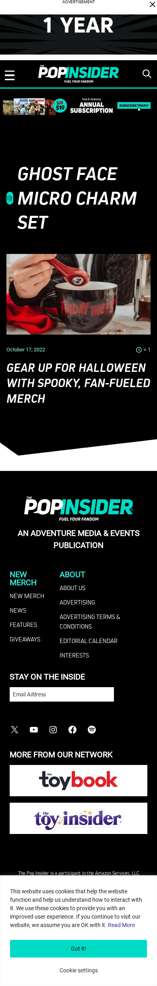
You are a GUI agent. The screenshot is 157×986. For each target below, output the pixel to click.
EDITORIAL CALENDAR (89, 640)
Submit (130, 698)
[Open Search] (147, 74)
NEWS (18, 610)
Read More (121, 925)
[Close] (152, 4)
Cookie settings (79, 970)
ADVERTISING (77, 602)
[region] (78, 930)
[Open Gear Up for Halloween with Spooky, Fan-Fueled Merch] (78, 294)
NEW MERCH (27, 595)
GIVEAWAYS (25, 639)
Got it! (78, 948)
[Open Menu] (9, 75)
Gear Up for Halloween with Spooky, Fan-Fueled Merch (78, 383)
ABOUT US (72, 587)
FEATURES (23, 624)
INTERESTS (74, 655)
